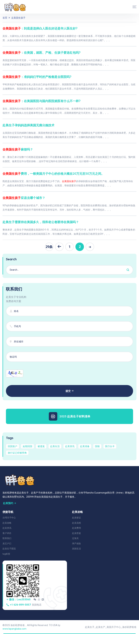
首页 (5, 17)
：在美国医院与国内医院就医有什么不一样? (42, 101)
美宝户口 (7, 543)
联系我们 (7, 538)
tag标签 (6, 554)
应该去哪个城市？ (24, 198)
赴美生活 (55, 446)
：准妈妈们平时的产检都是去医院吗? (37, 77)
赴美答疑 (76, 533)
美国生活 (76, 548)
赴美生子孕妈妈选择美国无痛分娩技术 (28, 125)
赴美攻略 (7, 523)
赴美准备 (85, 446)
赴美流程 (76, 523)
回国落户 (12, 446)
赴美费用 (76, 528)
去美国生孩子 (18, 17)
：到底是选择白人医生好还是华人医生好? (40, 28)
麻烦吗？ (18, 149)
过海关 (75, 538)
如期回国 (27, 446)
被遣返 (41, 446)
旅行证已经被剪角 (17, 452)
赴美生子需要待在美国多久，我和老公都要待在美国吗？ (41, 222)
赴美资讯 (70, 446)
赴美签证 (76, 517)
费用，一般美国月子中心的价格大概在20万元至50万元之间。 (53, 174)
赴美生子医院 (9, 548)
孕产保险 (76, 543)
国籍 (97, 446)
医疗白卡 (110, 446)
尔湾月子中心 (9, 517)
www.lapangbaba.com (14, 628)
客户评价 (7, 533)
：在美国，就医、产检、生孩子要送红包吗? (42, 52)
